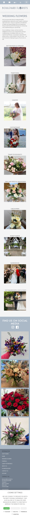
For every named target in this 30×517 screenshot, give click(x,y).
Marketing (16, 514)
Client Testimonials (7, 463)
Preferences (24, 511)
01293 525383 (5, 486)
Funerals (4, 461)
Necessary (7, 511)
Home (3, 456)
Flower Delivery (6, 468)
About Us (4, 466)
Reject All (24, 508)
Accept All (6, 508)
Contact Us (5, 471)
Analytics (15, 511)
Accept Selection (15, 508)
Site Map (4, 473)
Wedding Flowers (7, 458)
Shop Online (5, 453)
